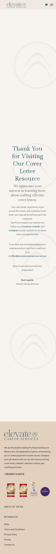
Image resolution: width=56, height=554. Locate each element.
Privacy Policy (10, 534)
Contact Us (9, 545)
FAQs (6, 524)
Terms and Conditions (14, 529)
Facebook (26, 226)
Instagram (14, 230)
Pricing (7, 539)
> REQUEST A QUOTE (14, 474)
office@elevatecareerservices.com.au (28, 256)
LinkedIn (36, 226)
